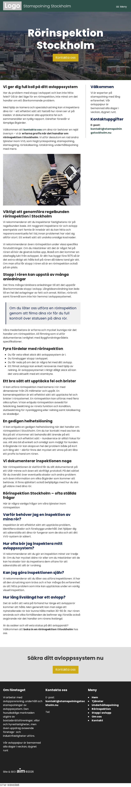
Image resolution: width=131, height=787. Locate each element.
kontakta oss (32, 129)
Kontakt (97, 720)
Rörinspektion (101, 709)
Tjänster (97, 701)
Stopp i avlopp (101, 713)
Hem (95, 697)
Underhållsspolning (105, 705)
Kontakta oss (66, 57)
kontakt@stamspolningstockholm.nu (106, 131)
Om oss (97, 716)
